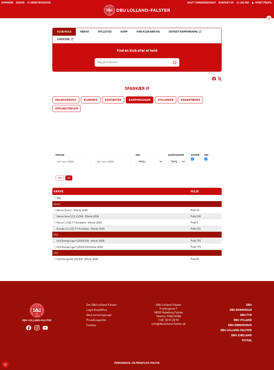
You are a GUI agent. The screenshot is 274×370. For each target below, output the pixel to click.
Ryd (60, 178)
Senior (20, 3)
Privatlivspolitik (96, 320)
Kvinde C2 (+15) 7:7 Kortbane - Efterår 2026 (81, 229)
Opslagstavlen (66, 108)
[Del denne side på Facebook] (214, 79)
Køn (138, 155)
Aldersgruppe (176, 155)
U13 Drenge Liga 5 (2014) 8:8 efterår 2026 (80, 247)
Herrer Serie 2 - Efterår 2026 (72, 210)
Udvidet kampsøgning (183, 32)
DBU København (240, 325)
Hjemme (195, 155)
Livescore (63, 39)
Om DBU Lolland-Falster (101, 305)
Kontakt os (226, 3)
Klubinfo (91, 100)
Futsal (247, 340)
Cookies (91, 325)
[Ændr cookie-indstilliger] (5, 364)
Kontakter (113, 100)
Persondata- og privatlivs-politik (137, 363)
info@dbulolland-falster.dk (168, 324)
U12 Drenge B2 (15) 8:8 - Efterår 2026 (77, 259)
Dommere (7, 3)
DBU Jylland (243, 320)
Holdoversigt (65, 100)
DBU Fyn (246, 315)
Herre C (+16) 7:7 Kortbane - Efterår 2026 (79, 223)
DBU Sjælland (241, 335)
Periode (59, 155)
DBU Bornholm (241, 310)
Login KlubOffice (96, 310)
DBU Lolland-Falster (236, 330)
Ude (206, 155)
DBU (249, 305)
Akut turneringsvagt (201, 3)
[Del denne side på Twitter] (220, 79)
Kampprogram (139, 100)
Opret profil (263, 3)
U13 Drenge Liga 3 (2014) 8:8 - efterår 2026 (80, 241)
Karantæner (190, 100)
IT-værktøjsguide (39, 3)
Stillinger (165, 100)
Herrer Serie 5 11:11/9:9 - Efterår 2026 (78, 217)
